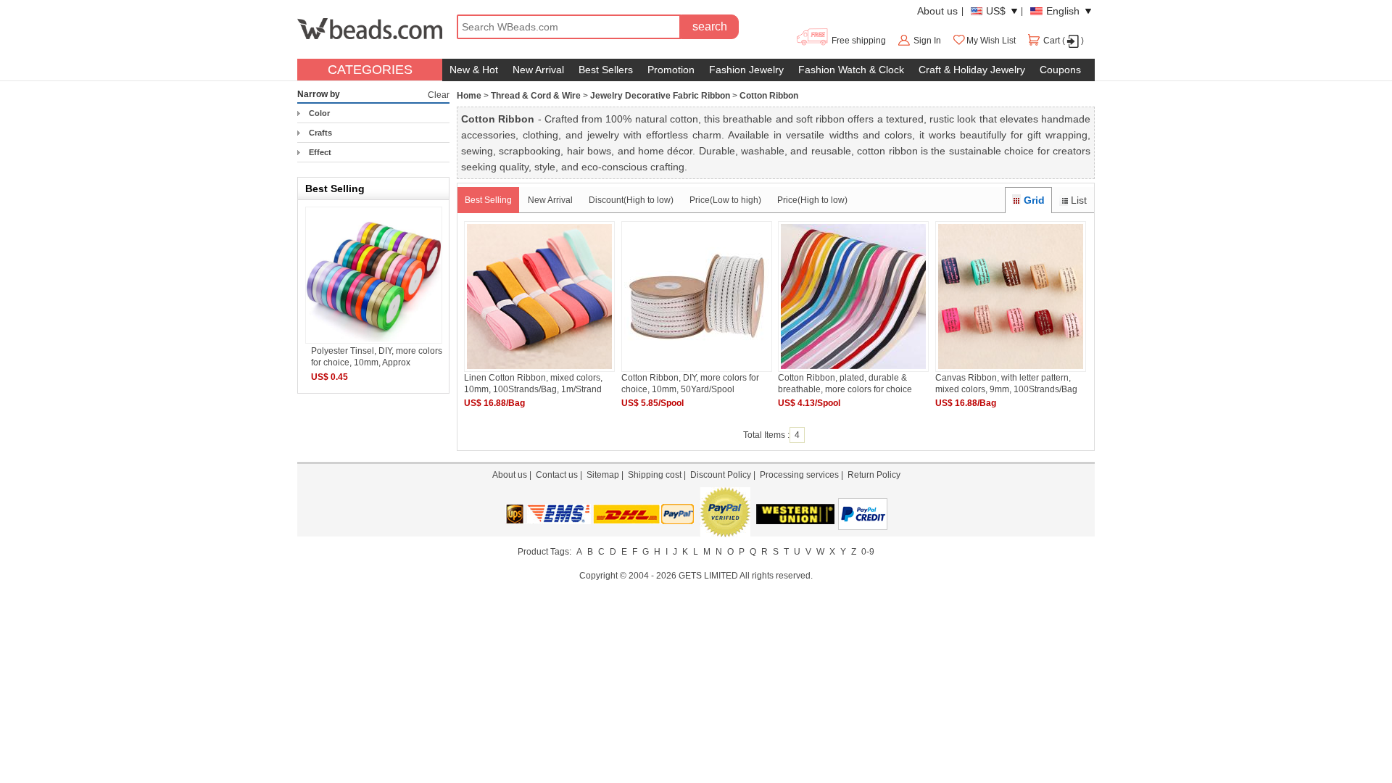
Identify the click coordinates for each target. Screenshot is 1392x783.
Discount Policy (720, 475)
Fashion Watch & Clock (851, 69)
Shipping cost (655, 475)
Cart (1051, 41)
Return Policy (874, 475)
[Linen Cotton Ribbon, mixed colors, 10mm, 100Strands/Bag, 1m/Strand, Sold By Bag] (539, 369)
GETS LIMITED (708, 576)
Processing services (799, 475)
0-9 (867, 552)
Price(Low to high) (725, 200)
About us (937, 11)
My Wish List (991, 41)
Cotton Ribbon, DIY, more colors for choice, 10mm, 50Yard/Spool (690, 383)
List (1079, 200)
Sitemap (603, 475)
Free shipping (857, 41)
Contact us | (561, 475)
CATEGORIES (370, 69)
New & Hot (474, 69)
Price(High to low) (812, 200)
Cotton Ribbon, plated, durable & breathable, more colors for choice (845, 383)
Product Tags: (544, 552)
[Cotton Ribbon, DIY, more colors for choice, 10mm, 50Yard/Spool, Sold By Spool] (696, 369)
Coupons (1060, 69)
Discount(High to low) (631, 200)
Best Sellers (606, 69)
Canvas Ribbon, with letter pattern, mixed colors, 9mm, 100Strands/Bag (1006, 383)
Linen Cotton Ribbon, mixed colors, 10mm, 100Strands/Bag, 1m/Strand (533, 383)
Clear (439, 95)
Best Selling (488, 200)
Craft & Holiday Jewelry (972, 69)
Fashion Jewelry (746, 69)
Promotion (671, 69)
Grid (1034, 200)
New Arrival (538, 69)
